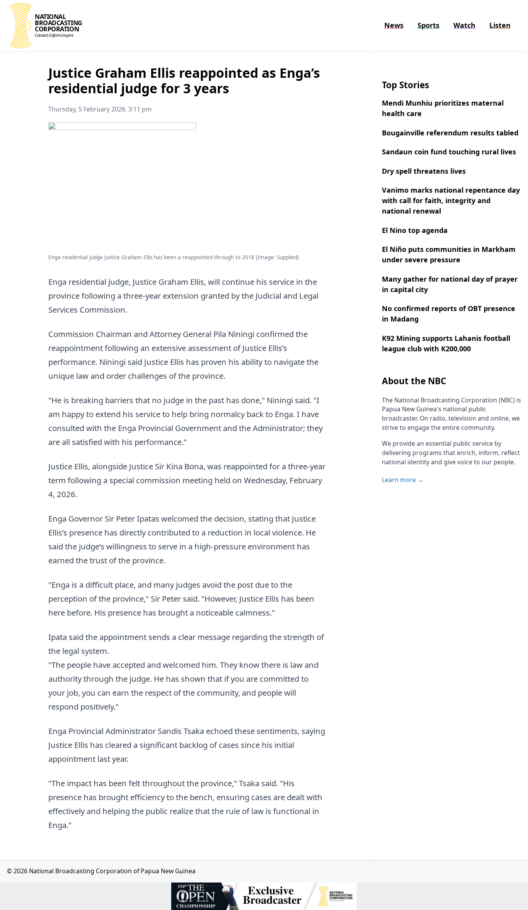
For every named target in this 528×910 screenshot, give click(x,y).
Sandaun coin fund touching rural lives (449, 151)
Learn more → (403, 480)
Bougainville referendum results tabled (450, 132)
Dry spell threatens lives (424, 171)
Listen (500, 25)
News (394, 25)
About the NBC (414, 381)
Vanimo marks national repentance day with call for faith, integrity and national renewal (451, 200)
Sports (428, 25)
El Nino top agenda (415, 230)
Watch (464, 25)
